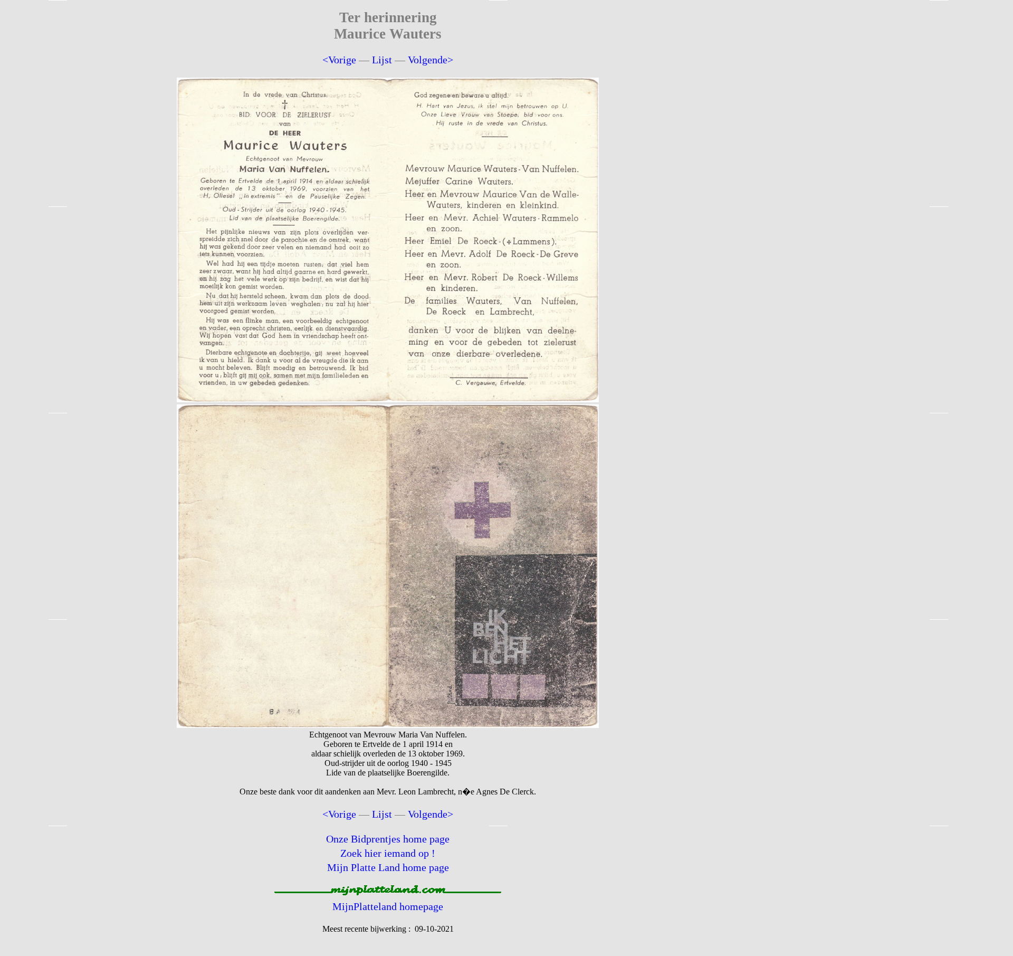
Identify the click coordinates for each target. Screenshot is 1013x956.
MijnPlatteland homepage (387, 906)
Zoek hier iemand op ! (387, 853)
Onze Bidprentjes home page (388, 839)
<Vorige (339, 59)
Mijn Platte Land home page (388, 867)
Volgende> (430, 59)
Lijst (382, 59)
